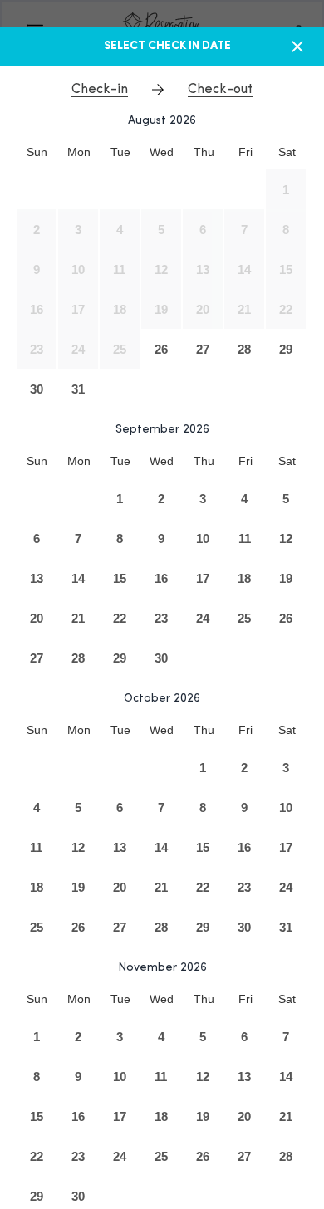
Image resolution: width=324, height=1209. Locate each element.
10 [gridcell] (78, 269)
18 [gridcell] (119, 309)
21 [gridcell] (244, 309)
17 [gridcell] (78, 309)
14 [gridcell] (244, 269)
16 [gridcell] (36, 309)
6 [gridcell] (202, 230)
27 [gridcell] (202, 349)
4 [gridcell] (119, 230)
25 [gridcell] (119, 349)
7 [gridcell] (244, 230)
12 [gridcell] (161, 269)
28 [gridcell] (244, 349)
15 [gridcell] (285, 269)
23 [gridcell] (36, 349)
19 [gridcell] (161, 309)
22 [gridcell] (285, 309)
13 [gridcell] (202, 269)
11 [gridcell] (119, 269)
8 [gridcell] (285, 230)
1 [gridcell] (285, 190)
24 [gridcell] (78, 349)
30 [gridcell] (36, 389)
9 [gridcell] (36, 269)
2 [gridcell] (36, 230)
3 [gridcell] (78, 230)
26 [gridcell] (161, 349)
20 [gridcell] (202, 309)
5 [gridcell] (161, 230)
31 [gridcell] (78, 389)
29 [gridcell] (285, 349)
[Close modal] (297, 46)
